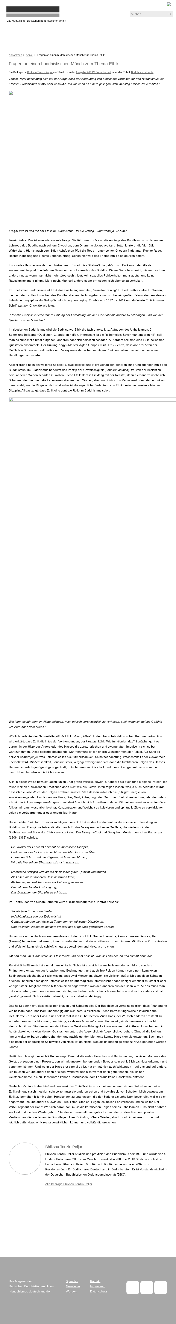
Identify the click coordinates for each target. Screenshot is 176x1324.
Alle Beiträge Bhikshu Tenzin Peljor (68, 1184)
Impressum (97, 1286)
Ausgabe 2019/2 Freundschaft (93, 72)
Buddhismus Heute (142, 72)
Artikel (29, 55)
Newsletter (73, 1286)
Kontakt (95, 1281)
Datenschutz (98, 1291)
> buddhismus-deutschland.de (29, 1291)
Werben (71, 1291)
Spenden (72, 1281)
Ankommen (15, 55)
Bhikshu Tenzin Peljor (40, 72)
